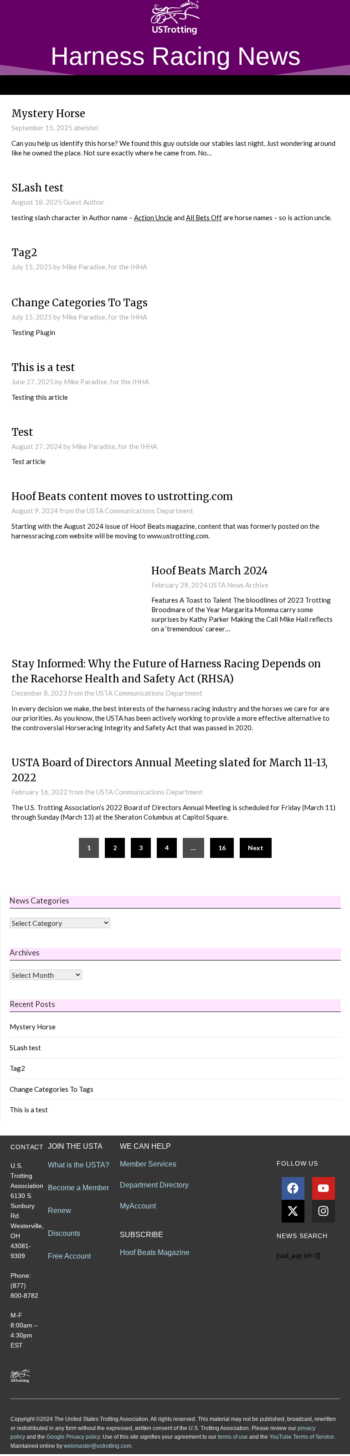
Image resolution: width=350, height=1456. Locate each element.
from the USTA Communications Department (126, 510)
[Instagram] (323, 1211)
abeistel (86, 128)
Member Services (148, 1164)
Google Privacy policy (73, 1437)
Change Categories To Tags (79, 302)
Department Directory (154, 1185)
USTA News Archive (238, 585)
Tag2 (24, 252)
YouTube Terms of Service (301, 1437)
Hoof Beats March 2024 (209, 570)
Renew (59, 1210)
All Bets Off (204, 217)
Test (22, 432)
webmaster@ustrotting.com (97, 1446)
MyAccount (138, 1206)
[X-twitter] (293, 1211)
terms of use (233, 1437)
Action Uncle (153, 217)
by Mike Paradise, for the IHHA (100, 267)
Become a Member (78, 1188)
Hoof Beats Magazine (155, 1252)
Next (255, 848)
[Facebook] (293, 1188)
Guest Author (83, 202)
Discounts (64, 1233)
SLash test (37, 187)
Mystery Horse (48, 113)
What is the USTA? (78, 1165)
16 (222, 848)
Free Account (69, 1256)
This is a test (43, 367)
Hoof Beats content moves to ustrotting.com (122, 496)
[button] (175, 85)
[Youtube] (323, 1188)
